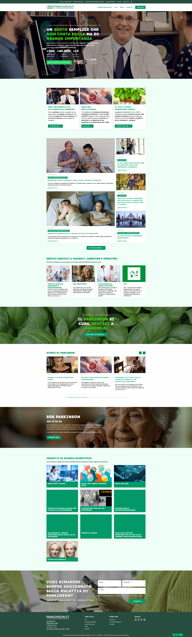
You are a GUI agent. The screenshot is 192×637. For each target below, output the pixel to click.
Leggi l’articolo (52, 188)
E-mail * (101, 590)
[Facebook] (135, 620)
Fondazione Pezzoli (105, 7)
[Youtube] (141, 620)
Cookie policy (125, 635)
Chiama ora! (53, 437)
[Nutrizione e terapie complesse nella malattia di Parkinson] (62, 526)
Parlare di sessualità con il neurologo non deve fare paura (73, 233)
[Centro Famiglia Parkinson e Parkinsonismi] (58, 281)
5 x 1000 (119, 1)
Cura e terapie (53, 177)
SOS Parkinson (110, 1)
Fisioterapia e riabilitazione (94, 1)
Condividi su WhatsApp (60, 62)
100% (180, 634)
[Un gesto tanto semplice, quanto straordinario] (96, 364)
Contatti (126, 1)
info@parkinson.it (51, 625)
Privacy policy (117, 635)
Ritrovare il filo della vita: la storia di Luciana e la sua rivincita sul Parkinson (128, 379)
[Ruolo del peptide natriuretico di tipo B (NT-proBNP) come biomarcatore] (130, 526)
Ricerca (129, 7)
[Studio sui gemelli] (62, 551)
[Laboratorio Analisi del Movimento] (96, 501)
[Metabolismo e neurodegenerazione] (130, 501)
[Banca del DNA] (130, 476)
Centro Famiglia (78, 1)
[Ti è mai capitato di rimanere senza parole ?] (131, 219)
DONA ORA (140, 7)
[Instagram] (139, 620)
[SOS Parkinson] (83, 281)
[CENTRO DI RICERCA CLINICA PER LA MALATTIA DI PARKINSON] (62, 501)
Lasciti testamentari (115, 622)
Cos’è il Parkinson (65, 1)
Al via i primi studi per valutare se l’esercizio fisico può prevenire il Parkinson (130, 165)
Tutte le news (94, 248)
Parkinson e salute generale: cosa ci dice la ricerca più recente (75, 180)
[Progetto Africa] (96, 526)
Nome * (101, 582)
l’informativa (108, 596)
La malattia (63, 177)
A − (177, 634)
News (122, 7)
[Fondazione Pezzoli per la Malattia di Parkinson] (64, 7)
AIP (116, 7)
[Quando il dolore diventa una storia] (62, 364)
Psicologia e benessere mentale (58, 230)
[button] (140, 353)
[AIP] (134, 281)
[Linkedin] (145, 620)
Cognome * (127, 582)
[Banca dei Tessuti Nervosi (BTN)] (96, 476)
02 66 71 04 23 (53, 627)
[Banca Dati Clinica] (62, 476)
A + (174, 634)
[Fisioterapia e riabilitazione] (108, 281)
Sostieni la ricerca (95, 334)
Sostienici (112, 619)
